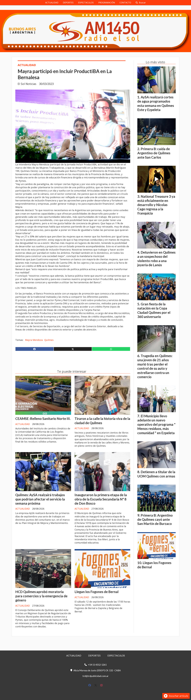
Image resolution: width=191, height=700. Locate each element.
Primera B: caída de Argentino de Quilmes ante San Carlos (153, 153)
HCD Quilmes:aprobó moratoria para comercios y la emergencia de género (41, 596)
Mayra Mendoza (34, 339)
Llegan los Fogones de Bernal (96, 592)
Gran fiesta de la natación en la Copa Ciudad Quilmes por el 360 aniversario (153, 310)
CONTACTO (125, 2)
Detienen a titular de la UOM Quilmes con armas (156, 474)
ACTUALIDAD (51, 2)
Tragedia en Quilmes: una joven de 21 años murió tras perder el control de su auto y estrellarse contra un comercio (154, 366)
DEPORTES (68, 2)
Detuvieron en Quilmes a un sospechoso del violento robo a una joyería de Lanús (156, 258)
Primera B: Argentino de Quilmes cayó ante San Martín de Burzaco (155, 519)
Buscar (142, 2)
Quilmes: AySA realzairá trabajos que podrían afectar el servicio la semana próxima (40, 499)
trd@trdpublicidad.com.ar (95, 676)
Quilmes (49, 339)
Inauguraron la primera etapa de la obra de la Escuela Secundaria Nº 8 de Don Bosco (101, 499)
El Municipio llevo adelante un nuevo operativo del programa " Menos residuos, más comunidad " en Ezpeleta (156, 424)
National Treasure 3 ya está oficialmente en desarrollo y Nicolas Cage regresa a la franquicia (156, 204)
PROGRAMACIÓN (106, 2)
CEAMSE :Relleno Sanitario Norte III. (43, 418)
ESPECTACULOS (86, 2)
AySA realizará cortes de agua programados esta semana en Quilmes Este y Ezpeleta (155, 103)
